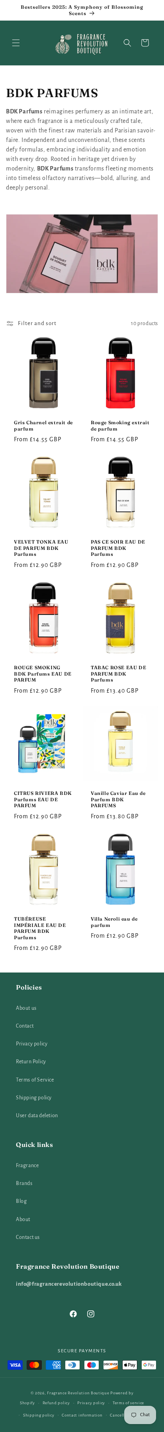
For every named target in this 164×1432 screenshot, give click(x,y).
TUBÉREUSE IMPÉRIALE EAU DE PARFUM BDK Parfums (40, 928)
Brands (24, 1183)
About (23, 1219)
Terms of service (128, 1403)
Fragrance (27, 1165)
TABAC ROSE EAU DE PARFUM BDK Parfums (118, 673)
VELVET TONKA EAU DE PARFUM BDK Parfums (41, 548)
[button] (16, 43)
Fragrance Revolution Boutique (78, 1393)
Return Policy (31, 1061)
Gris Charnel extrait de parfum (43, 425)
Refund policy (56, 1403)
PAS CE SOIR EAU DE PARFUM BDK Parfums (118, 548)
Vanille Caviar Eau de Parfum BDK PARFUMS (118, 799)
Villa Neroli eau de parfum (114, 922)
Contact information (82, 1415)
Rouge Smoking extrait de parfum (120, 425)
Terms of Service (35, 1080)
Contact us (28, 1237)
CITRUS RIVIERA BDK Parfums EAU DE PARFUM (43, 799)
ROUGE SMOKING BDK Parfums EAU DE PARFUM (43, 673)
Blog (21, 1201)
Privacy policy (31, 1044)
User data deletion (37, 1115)
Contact (24, 1026)
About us (26, 1008)
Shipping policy (34, 1098)
